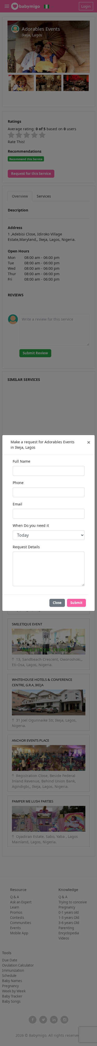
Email (17, 504)
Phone (18, 482)
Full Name (21, 461)
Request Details (26, 546)
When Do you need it (31, 525)
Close (57, 602)
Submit (76, 602)
